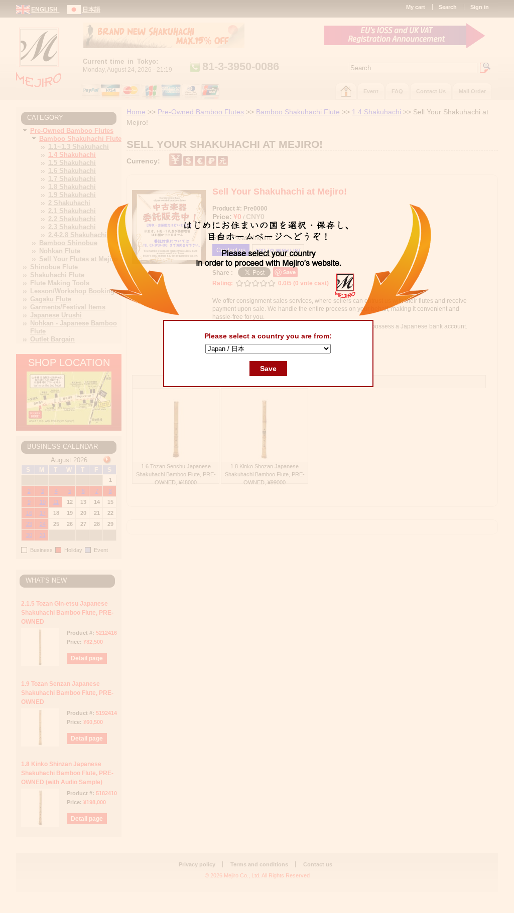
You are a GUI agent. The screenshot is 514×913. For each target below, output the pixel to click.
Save (268, 368)
